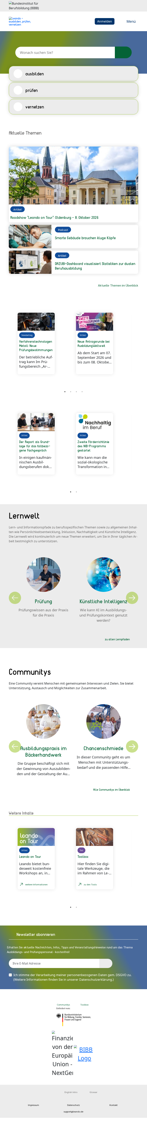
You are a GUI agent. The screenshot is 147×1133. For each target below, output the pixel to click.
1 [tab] (65, 392)
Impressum (33, 1104)
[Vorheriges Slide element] (14, 390)
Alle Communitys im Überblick (111, 789)
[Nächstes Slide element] (132, 390)
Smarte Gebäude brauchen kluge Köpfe (85, 237)
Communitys (63, 1004)
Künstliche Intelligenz (103, 601)
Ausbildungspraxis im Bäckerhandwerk (43, 751)
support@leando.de (73, 1111)
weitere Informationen (36, 884)
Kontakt (113, 1104)
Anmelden (104, 21)
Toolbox (84, 1004)
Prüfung (43, 601)
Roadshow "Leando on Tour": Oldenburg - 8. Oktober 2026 (54, 217)
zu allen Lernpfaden (117, 639)
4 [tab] (82, 392)
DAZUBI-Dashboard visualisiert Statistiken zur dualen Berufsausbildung (95, 266)
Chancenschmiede (103, 748)
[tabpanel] (44, 343)
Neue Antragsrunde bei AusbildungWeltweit (94, 343)
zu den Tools (90, 884)
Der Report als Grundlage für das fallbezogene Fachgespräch (34, 446)
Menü (131, 21)
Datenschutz (73, 1104)
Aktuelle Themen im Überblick (118, 285)
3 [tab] (76, 392)
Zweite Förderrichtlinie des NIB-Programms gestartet (93, 446)
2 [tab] (71, 392)
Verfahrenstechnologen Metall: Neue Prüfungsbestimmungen (36, 345)
